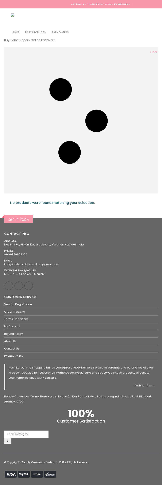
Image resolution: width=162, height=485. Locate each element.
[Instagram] (149, 4)
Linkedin (28, 286)
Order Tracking (14, 312)
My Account (12, 326)
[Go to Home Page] (5, 32)
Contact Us (11, 349)
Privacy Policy (13, 356)
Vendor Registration (18, 304)
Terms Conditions (16, 319)
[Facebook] (137, 4)
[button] (7, 18)
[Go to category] (7, 441)
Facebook (9, 286)
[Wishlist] (153, 18)
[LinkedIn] (155, 4)
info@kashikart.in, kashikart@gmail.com (31, 264)
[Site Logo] (22, 18)
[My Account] (142, 18)
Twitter (19, 286)
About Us (10, 341)
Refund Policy (13, 334)
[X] (143, 4)
